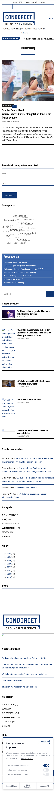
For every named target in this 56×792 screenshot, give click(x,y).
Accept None (11, 786)
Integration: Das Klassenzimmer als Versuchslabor (20, 687)
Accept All (44, 786)
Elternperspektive (9, 528)
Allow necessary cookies (18, 765)
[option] (38, 38)
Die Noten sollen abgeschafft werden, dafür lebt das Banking (33, 312)
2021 (9, 570)
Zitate (4, 537)
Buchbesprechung (9, 524)
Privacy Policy (27, 758)
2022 (9, 567)
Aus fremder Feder (12, 121)
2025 (9, 557)
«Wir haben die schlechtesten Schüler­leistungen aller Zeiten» (34, 382)
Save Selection (28, 786)
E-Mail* (5, 184)
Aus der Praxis (8, 515)
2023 (9, 564)
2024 (9, 560)
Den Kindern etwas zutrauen (29, 399)
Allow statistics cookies (17, 770)
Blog (4, 519)
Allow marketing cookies (18, 774)
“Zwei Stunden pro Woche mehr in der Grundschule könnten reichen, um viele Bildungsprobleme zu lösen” (34, 333)
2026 (9, 554)
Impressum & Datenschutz (36, 2)
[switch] (46, 765)
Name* (4, 173)
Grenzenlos (7, 532)
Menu (51, 19)
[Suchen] (50, 294)
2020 (9, 574)
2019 (9, 577)
